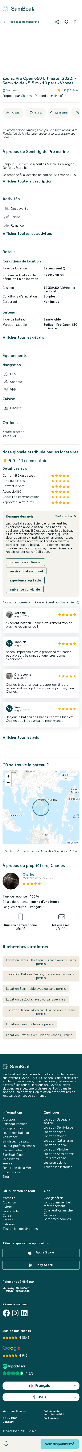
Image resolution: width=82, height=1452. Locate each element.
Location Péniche (56, 1149)
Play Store (44, 1265)
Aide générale (54, 1198)
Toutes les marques (58, 1167)
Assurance (10, 1137)
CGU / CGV (10, 1417)
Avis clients (11, 1159)
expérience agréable (25, 580)
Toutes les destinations (20, 1228)
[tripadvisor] (15, 1366)
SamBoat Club (13, 1154)
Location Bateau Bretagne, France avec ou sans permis (41, 962)
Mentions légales (14, 1410)
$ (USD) (39, 1396)
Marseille (9, 1198)
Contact (50, 1214)
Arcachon (9, 1202)
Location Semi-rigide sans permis (30, 1024)
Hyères (8, 1207)
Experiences (11, 1172)
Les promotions (55, 1162)
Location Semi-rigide (58, 1127)
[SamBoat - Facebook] (6, 1313)
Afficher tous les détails (23, 337)
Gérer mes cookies (57, 1219)
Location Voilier (55, 1136)
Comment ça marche (58, 1210)
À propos (9, 1119)
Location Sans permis (59, 1154)
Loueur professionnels (19, 1146)
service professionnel (26, 571)
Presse (7, 1163)
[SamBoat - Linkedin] (24, 1313)
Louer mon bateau (16, 1132)
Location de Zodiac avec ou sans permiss (35, 999)
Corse (7, 1215)
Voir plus (9, 436)
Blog (6, 1176)
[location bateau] (18, 8)
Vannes (11, 90)
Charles (27, 95)
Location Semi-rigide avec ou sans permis (36, 988)
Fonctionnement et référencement (58, 1204)
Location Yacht (54, 1132)
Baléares (9, 1224)
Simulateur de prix (16, 1141)
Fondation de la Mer (17, 1167)
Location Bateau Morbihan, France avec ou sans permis (41, 1012)
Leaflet (74, 842)
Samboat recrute (15, 1124)
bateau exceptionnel (25, 562)
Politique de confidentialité (54, 1412)
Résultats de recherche (23, 21)
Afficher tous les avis (21, 737)
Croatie (8, 1220)
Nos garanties (13, 1128)
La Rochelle (11, 1211)
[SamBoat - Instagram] (15, 1313)
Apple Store (44, 1252)
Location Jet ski (55, 1145)
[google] (11, 1348)
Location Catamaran (58, 1140)
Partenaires (52, 1417)
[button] (8, 776)
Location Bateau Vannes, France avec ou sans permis (41, 976)
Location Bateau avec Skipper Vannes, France (39, 1035)
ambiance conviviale (24, 589)
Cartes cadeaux (14, 1150)
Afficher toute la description (27, 181)
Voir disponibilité (59, 1443)
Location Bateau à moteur (57, 1121)
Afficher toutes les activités (27, 233)
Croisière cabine (55, 1158)
